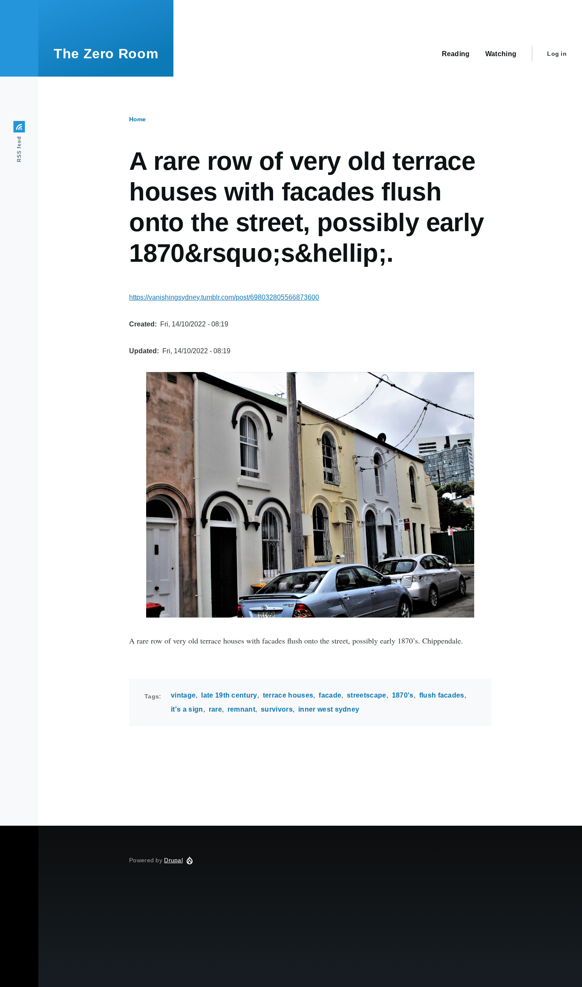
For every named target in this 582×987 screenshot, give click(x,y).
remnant (241, 709)
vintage (183, 695)
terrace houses (288, 695)
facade (330, 695)
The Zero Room (106, 53)
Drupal (173, 860)
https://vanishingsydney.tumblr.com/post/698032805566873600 (224, 297)
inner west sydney (328, 709)
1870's (403, 695)
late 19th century (229, 695)
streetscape (366, 695)
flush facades (441, 695)
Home (137, 119)
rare (215, 709)
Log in (557, 53)
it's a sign (187, 709)
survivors (277, 709)
